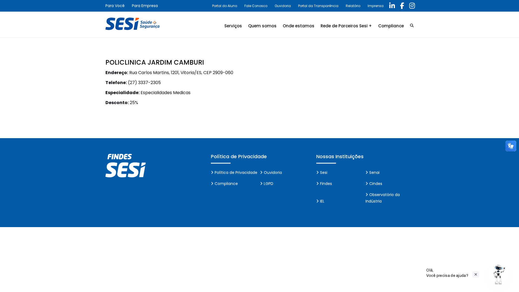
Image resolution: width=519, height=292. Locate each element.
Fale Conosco (255, 6)
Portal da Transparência (318, 6)
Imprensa (376, 6)
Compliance (391, 26)
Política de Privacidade (236, 172)
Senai (374, 172)
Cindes (375, 183)
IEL (322, 201)
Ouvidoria (283, 6)
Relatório (353, 6)
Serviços (233, 26)
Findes (326, 183)
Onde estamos (298, 26)
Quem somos (262, 26)
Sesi (323, 172)
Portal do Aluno (224, 6)
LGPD (268, 183)
